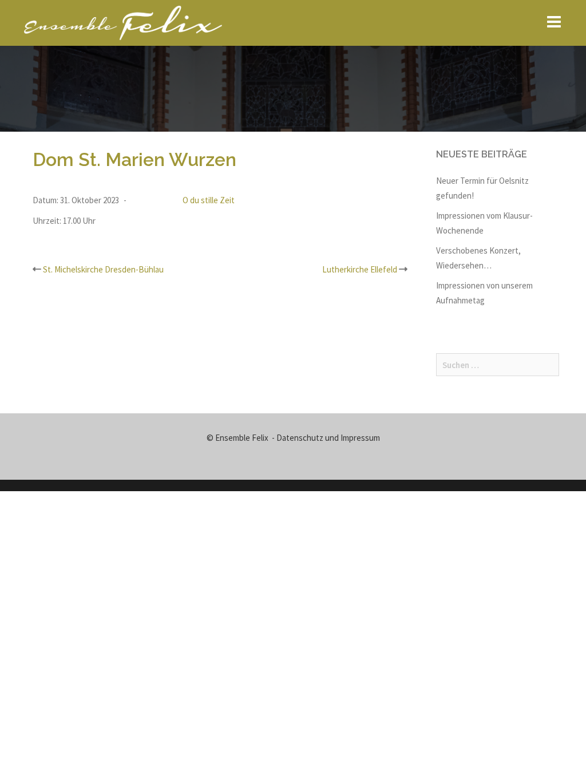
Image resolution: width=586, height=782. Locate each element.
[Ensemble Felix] (123, 22)
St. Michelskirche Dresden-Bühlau (103, 269)
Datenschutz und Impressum (328, 437)
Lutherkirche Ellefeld (359, 269)
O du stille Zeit (209, 200)
